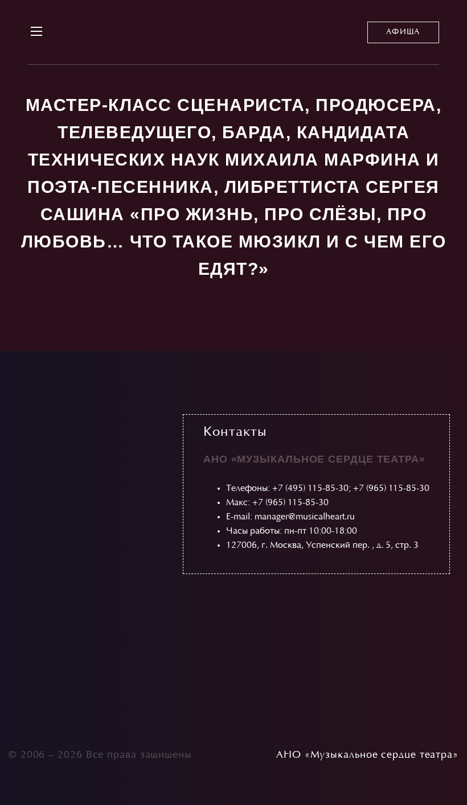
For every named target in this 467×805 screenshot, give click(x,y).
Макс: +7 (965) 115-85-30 (277, 502)
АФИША (403, 32)
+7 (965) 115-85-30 (391, 488)
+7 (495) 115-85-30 (310, 488)
